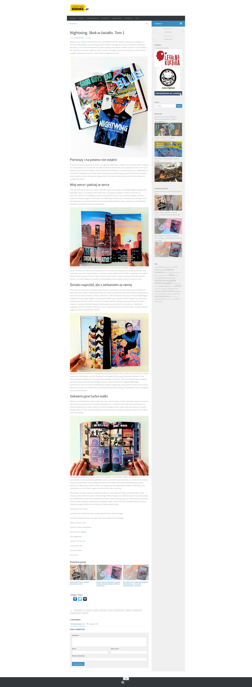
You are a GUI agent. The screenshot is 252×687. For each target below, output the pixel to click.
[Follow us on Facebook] (181, 23)
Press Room (105, 18)
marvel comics (158, 288)
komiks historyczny (176, 283)
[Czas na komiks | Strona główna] (79, 8)
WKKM (177, 299)
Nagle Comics (165, 288)
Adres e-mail (115, 649)
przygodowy (177, 291)
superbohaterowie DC (76, 613)
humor (156, 275)
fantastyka (159, 272)
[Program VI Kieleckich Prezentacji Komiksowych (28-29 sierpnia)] (168, 156)
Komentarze (78, 624)
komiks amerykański (119, 610)
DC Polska (95, 610)
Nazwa (74, 649)
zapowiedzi (160, 301)
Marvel (178, 285)
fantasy (166, 272)
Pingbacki (93, 624)
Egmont (84, 532)
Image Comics (165, 275)
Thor (177, 296)
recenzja (156, 294)
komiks (173, 278)
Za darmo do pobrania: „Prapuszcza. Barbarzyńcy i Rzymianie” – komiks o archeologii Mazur (166, 119)
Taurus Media (173, 296)
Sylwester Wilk (79, 38)
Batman (161, 267)
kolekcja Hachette (164, 278)
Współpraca (128, 18)
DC (84, 610)
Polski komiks (168, 291)
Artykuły (81, 18)
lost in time (172, 286)
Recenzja (73, 24)
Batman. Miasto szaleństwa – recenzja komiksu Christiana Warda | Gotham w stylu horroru (108, 583)
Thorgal (157, 299)
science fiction (163, 294)
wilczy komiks (169, 299)
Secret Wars (170, 294)
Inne (171, 275)
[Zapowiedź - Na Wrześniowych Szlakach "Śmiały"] (168, 181)
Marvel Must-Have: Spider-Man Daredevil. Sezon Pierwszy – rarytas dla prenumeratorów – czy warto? (135, 583)
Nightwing (128, 610)
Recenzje (73, 18)
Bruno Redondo (78, 610)
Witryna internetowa (78, 656)
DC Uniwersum (103, 610)
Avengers (157, 267)
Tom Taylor (85, 613)
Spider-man (176, 294)
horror (178, 272)
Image (159, 275)
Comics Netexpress (92, 18)
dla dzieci (163, 270)
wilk (174, 299)
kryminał (157, 286)
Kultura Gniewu (164, 286)
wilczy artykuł (162, 299)
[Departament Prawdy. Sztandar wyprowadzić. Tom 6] (168, 210)
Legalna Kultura (117, 18)
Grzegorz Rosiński (172, 272)
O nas (137, 18)
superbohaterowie (137, 610)
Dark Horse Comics (169, 267)
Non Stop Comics (173, 289)
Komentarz (76, 635)
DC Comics (89, 610)
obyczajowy (158, 291)
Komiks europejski (163, 283)
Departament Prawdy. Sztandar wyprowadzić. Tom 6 (79, 583)
